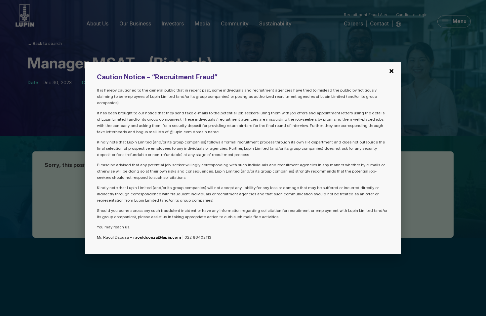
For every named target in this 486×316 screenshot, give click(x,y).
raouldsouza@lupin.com (157, 237)
